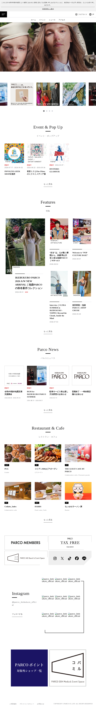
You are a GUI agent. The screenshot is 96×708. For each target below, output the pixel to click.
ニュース (52, 20)
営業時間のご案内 (48, 9)
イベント (42, 20)
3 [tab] (49, 111)
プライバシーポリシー (27, 704)
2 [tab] (46, 111)
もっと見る (48, 184)
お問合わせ (40, 704)
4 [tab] (52, 111)
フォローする (17, 614)
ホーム (33, 20)
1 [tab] (43, 111)
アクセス (62, 20)
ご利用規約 (13, 704)
